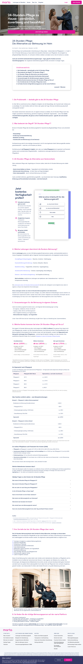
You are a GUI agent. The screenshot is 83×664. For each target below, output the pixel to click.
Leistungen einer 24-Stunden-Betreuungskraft (26, 285)
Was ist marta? (6, 635)
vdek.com (44, 521)
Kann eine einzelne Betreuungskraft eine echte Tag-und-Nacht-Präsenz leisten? (32, 509)
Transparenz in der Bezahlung (41, 637)
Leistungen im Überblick (19, 2)
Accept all (68, 659)
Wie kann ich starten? (8, 640)
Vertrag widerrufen (38, 642)
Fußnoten (5, 644)
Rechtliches (71, 633)
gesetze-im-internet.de (56, 522)
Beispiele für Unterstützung (21, 637)
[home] (6, 2)
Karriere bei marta (58, 637)
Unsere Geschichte (58, 635)
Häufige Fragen (7, 642)
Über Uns (34, 2)
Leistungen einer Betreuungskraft (23, 635)
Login (66, 2)
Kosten (28, 2)
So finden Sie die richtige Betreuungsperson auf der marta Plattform (37, 84)
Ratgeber (40, 2)
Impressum (70, 635)
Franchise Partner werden (60, 640)
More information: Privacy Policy (29, 662)
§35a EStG (23, 457)
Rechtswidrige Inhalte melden (74, 644)
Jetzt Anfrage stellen (41, 32)
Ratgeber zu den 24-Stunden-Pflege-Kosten (48, 336)
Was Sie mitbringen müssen (21, 642)
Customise (59, 659)
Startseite (6, 633)
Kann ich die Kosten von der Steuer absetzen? (24, 494)
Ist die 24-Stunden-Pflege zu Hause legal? (23, 491)
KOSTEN (36, 633)
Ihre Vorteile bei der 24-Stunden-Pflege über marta (32, 82)
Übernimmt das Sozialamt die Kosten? (22, 501)
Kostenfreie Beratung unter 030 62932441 (59, 643)
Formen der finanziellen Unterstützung (43, 640)
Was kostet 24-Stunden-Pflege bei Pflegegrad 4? (24, 484)
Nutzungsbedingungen (73, 637)
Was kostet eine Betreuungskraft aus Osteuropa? (25, 498)
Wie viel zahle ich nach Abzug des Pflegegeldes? (24, 487)
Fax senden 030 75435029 (57, 646)
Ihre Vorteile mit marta (8, 637)
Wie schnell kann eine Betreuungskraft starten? (24, 505)
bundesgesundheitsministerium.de (20, 519)
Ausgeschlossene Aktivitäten (22, 640)
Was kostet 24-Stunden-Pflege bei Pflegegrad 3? (24, 480)
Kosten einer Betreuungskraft (41, 635)
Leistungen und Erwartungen (24, 633)
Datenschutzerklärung (73, 640)
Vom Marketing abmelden (73, 642)
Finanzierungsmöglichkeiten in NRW (23, 644)
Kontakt (55, 648)
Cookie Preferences (72, 646)
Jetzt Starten (76, 2)
